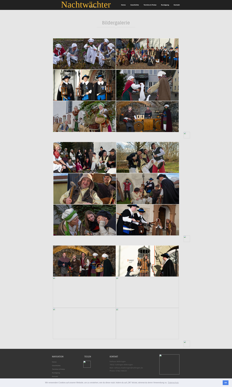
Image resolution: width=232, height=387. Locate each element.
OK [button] (225, 383)
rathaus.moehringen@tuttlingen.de (128, 368)
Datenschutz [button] (173, 383)
